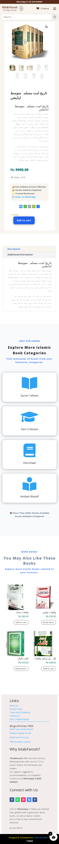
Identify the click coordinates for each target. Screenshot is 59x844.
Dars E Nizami (29, 429)
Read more (48, 622)
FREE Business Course (20, 742)
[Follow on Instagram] (23, 799)
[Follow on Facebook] (12, 799)
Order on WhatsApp (25, 197)
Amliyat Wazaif (29, 496)
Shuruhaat (29, 462)
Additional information (20, 254)
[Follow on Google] (29, 799)
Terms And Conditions (20, 712)
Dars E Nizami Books (19, 719)
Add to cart (24, 220)
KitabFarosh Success (19, 737)
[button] (46, 27)
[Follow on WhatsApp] (17, 799)
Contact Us (15, 715)
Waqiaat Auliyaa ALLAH (20, 733)
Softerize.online (40, 837)
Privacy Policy (16, 709)
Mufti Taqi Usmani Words (21, 729)
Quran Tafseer (30, 395)
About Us (14, 705)
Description (13, 249)
